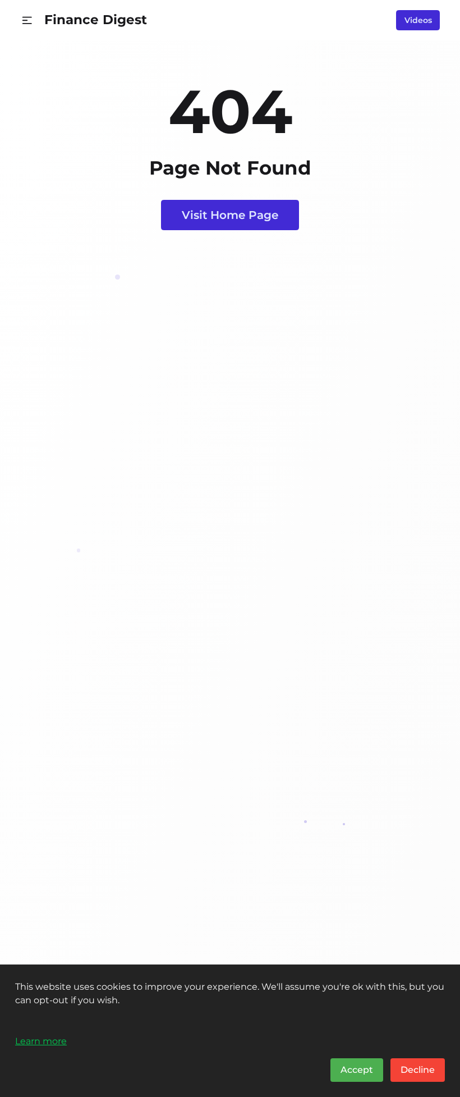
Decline (418, 1069)
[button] (27, 20)
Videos (418, 20)
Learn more (41, 1040)
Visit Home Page (230, 215)
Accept (357, 1069)
